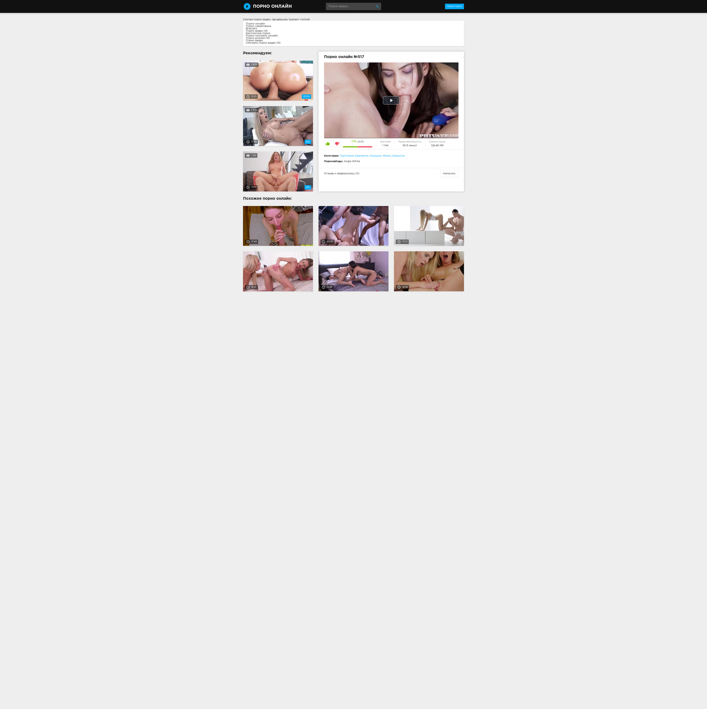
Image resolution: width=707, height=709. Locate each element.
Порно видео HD (257, 31)
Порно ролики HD (258, 38)
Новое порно (454, 6)
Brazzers (251, 28)
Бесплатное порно (258, 33)
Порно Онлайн (272, 6)
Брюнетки (361, 156)
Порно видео (254, 40)
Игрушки (375, 156)
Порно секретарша (258, 26)
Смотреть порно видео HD (263, 43)
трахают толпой (299, 19)
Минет (387, 156)
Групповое (347, 156)
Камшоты (398, 156)
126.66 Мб (437, 145)
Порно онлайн (255, 24)
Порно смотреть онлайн (262, 36)
